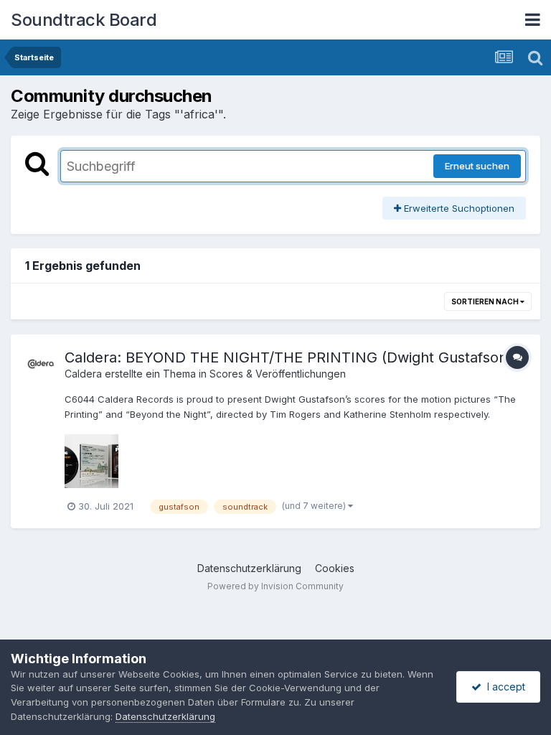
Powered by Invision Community (275, 586)
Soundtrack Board (83, 19)
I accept (503, 686)
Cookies (334, 568)
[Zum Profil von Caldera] (41, 364)
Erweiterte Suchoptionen (457, 208)
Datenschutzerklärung (249, 568)
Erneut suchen (477, 166)
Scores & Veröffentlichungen (277, 374)
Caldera (83, 374)
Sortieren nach (485, 301)
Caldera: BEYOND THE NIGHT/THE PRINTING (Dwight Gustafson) (288, 357)
